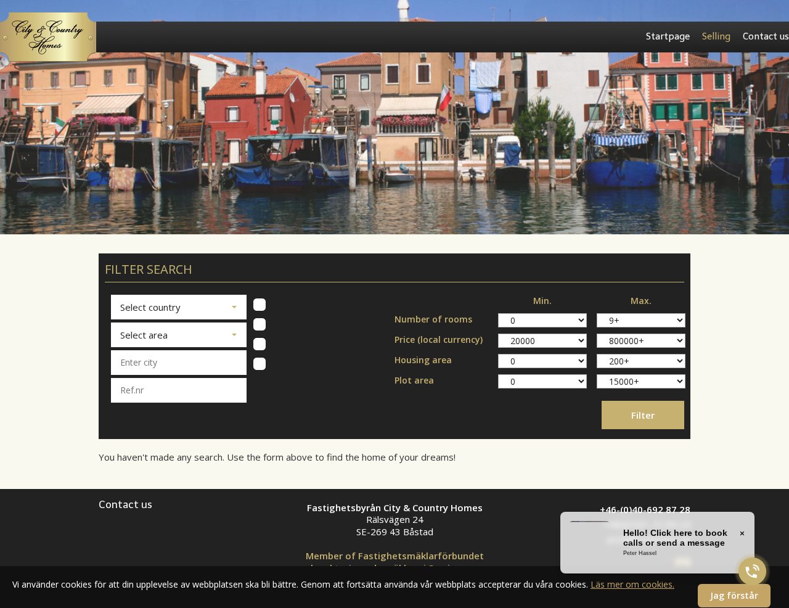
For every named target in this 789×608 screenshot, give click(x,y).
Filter (643, 415)
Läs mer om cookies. (632, 584)
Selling (716, 36)
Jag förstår (734, 595)
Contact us (766, 36)
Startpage (668, 36)
